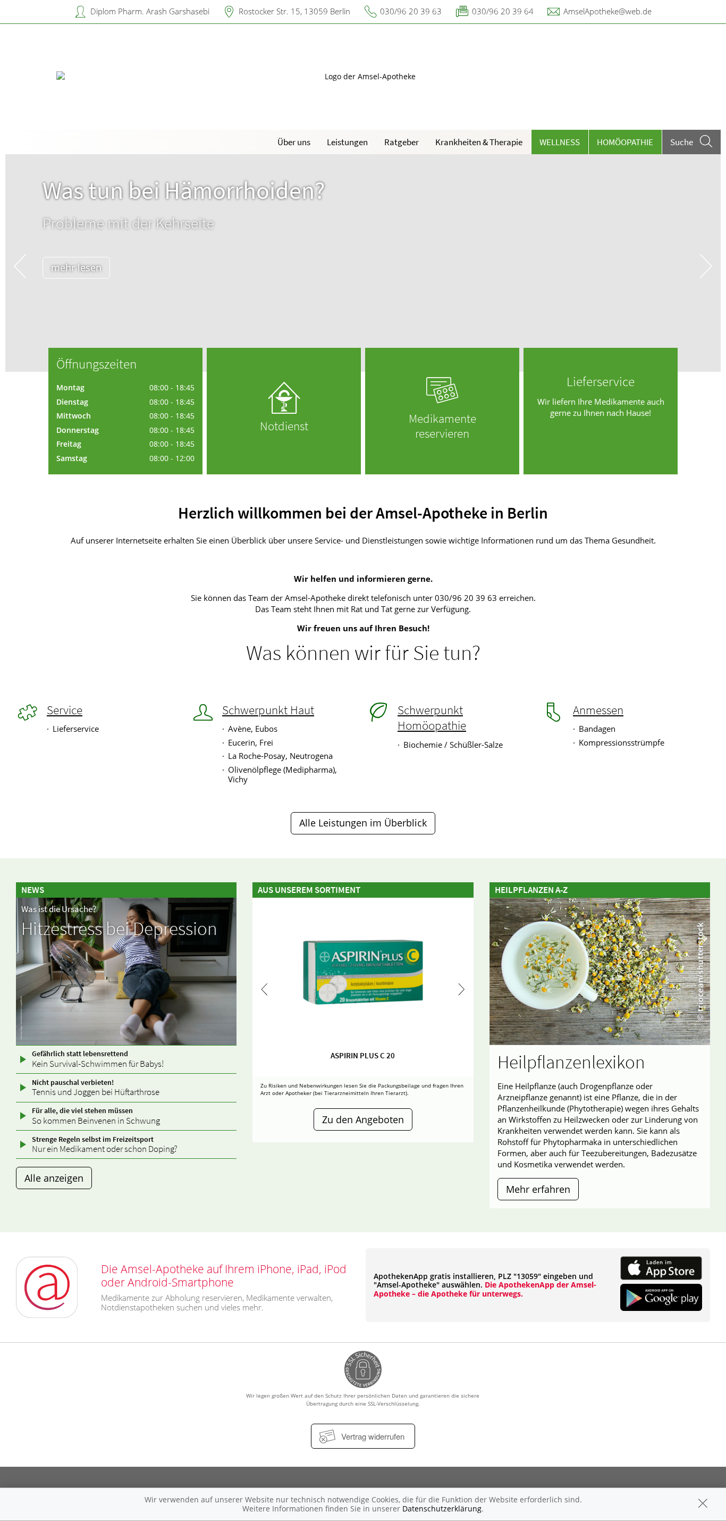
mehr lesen (76, 267)
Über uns (293, 142)
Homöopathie (625, 142)
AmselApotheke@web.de (607, 11)
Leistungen (347, 142)
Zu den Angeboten (363, 1119)
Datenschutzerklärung (442, 1508)
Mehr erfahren (538, 1189)
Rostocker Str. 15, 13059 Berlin (294, 11)
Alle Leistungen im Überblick (363, 822)
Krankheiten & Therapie (478, 142)
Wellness (559, 142)
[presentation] (20, 266)
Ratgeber (401, 142)
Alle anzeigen (53, 1178)
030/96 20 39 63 (411, 11)
